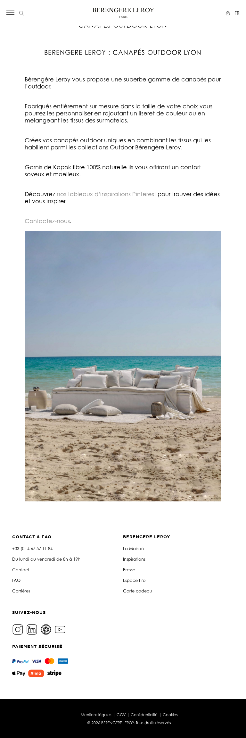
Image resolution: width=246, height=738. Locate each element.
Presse (129, 569)
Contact (20, 569)
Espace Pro (134, 580)
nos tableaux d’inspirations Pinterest (106, 193)
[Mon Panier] (229, 13)
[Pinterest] (46, 629)
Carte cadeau (137, 590)
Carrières (21, 590)
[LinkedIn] (32, 629)
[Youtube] (60, 629)
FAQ (16, 580)
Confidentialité (144, 714)
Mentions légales (96, 714)
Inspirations (134, 559)
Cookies (170, 714)
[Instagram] (18, 629)
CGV (121, 714)
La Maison (133, 548)
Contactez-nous (47, 220)
